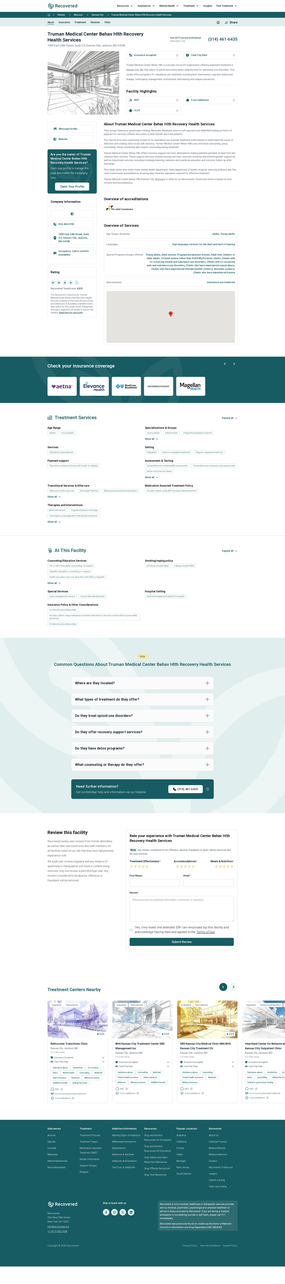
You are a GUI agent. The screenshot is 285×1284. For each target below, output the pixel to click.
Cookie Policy (230, 1245)
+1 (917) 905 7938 (57, 1231)
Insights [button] (207, 5)
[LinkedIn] (131, 1212)
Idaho (179, 1154)
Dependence (119, 1148)
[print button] (218, 22)
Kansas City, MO (135, 69)
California (181, 1141)
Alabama (181, 1135)
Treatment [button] (189, 5)
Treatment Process (90, 1135)
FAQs (107, 22)
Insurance (64, 22)
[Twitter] (122, 1212)
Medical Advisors (218, 1154)
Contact (213, 1161)
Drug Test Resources (155, 1174)
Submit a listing (217, 1180)
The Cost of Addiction (123, 1167)
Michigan (181, 1161)
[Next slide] (234, 363)
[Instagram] (114, 1212)
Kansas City (97, 15)
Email (186, 875)
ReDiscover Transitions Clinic (69, 1043)
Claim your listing (218, 1186)
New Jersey (182, 1167)
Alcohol (52, 1135)
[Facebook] (106, 1212)
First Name (136, 875)
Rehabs (61, 15)
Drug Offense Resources (157, 1168)
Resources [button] (123, 5)
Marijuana (53, 1154)
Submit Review (182, 942)
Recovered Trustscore (221, 1167)
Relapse (84, 1172)
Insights (213, 1173)
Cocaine (52, 1148)
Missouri (78, 15)
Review (133, 892)
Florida (180, 1148)
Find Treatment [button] (224, 5)
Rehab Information (90, 1159)
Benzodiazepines (57, 1167)
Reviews (95, 22)
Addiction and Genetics (124, 1161)
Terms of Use (205, 932)
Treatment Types (89, 1141)
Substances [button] (144, 5)
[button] (181, 41)
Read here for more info (71, 312)
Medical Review (217, 1148)
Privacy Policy (189, 1245)
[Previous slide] (225, 363)
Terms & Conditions (210, 1245)
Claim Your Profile (72, 186)
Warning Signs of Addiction (126, 1135)
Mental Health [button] (167, 5)
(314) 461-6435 (187, 789)
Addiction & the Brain (123, 1154)
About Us (213, 1135)
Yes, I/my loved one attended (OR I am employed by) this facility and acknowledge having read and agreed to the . (182, 930)
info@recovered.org (58, 1226)
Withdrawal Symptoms (124, 1141)
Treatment (80, 22)
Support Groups (88, 1165)
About (51, 22)
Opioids (52, 1141)
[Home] (49, 14)
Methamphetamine (57, 1161)
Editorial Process (218, 1141)
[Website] (72, 214)
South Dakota (183, 1173)
